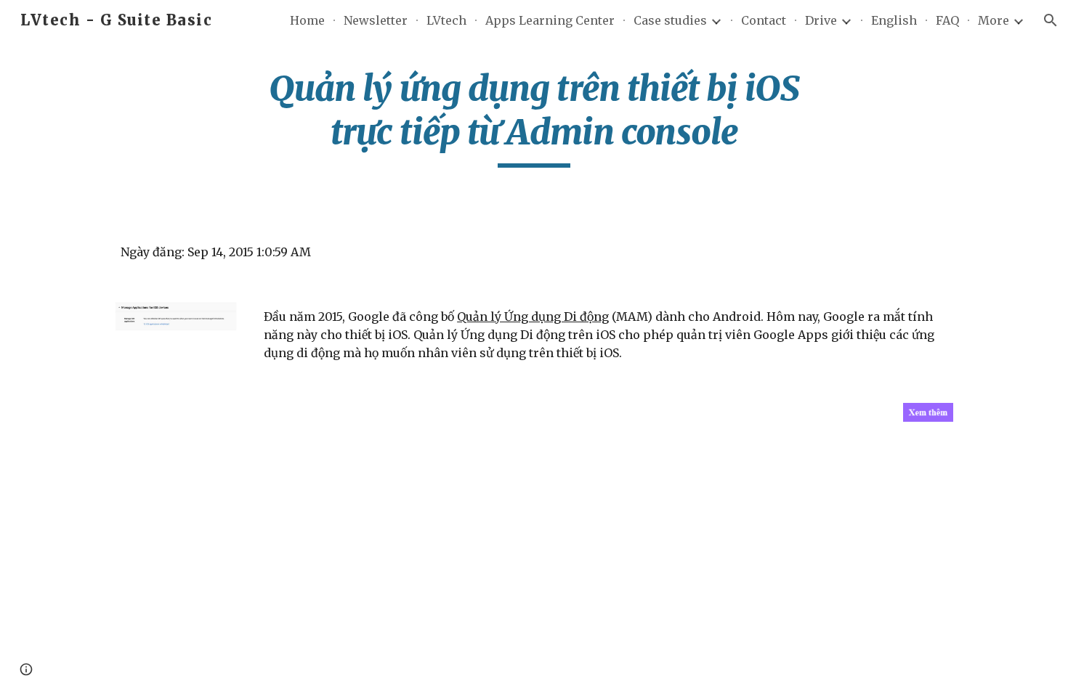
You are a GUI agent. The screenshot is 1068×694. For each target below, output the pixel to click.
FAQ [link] (947, 20)
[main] (534, 117)
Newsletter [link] (376, 20)
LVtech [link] (446, 20)
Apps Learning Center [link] (550, 20)
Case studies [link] (670, 20)
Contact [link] (763, 20)
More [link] (993, 20)
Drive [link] (821, 20)
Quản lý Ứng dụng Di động (533, 316)
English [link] (894, 20)
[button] (1050, 20)
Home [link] (307, 20)
